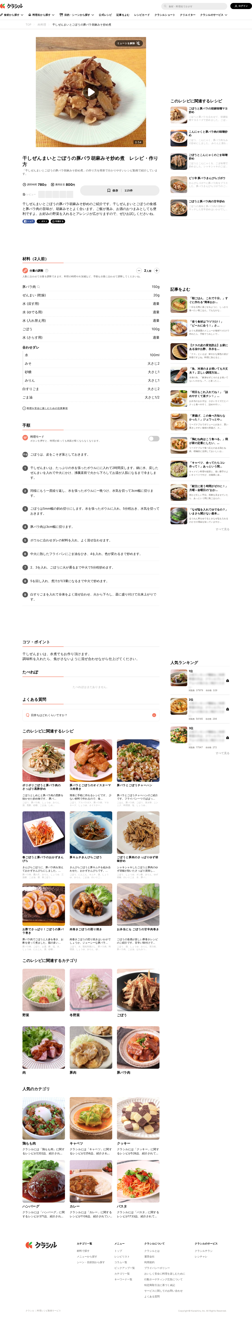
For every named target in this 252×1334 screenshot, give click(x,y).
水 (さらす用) (32, 337)
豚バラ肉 (29, 287)
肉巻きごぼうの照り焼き (86, 929)
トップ (118, 1250)
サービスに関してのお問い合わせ (163, 1290)
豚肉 (73, 1072)
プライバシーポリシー (157, 1267)
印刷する (59, 221)
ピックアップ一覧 (124, 1267)
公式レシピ (105, 14)
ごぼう (27, 329)
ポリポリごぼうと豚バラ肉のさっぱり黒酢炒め (41, 786)
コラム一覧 (120, 1262)
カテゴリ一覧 (122, 1273)
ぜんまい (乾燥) (34, 295)
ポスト (44, 221)
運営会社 (149, 1256)
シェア (30, 221)
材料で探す (83, 1250)
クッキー (124, 1143)
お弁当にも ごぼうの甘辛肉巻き (138, 929)
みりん (30, 380)
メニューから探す (87, 1256)
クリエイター (187, 14)
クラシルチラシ (204, 1250)
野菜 (25, 1015)
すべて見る (223, 529)
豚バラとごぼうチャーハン (134, 785)
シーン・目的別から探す (91, 1262)
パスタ (122, 1206)
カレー (75, 1206)
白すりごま (30, 389)
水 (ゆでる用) (32, 312)
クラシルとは (152, 1250)
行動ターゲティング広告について (163, 1279)
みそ (28, 363)
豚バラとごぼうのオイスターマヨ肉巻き (90, 786)
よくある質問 (152, 1296)
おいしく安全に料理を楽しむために (164, 1273)
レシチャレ (201, 1256)
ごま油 (27, 397)
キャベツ (76, 1143)
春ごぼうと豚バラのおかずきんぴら (43, 858)
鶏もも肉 (29, 1143)
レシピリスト (122, 1256)
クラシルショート (165, 14)
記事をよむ (123, 14)
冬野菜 (75, 1015)
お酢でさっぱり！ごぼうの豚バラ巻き (43, 930)
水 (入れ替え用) (34, 321)
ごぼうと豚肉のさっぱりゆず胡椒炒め (137, 858)
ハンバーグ (30, 1206)
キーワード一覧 (123, 1279)
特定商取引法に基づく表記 (159, 1285)
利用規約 (149, 1262)
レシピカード (142, 14)
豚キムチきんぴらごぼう (86, 857)
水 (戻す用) (30, 304)
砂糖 (28, 372)
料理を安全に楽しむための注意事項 (47, 408)
